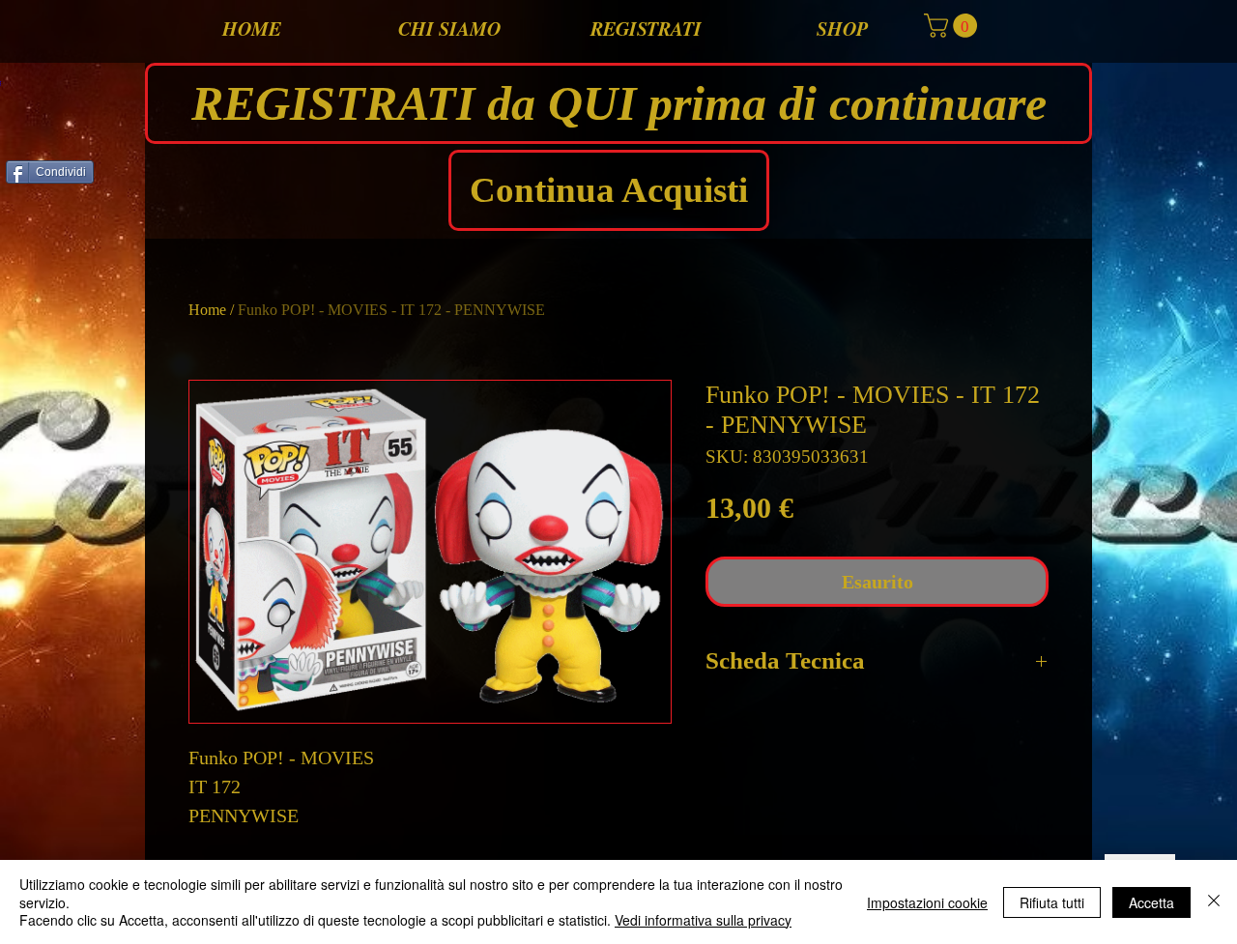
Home (207, 309)
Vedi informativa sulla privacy (703, 920)
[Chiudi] (1213, 902)
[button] (953, 26)
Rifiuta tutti (1052, 902)
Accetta (1151, 902)
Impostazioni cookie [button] (927, 902)
